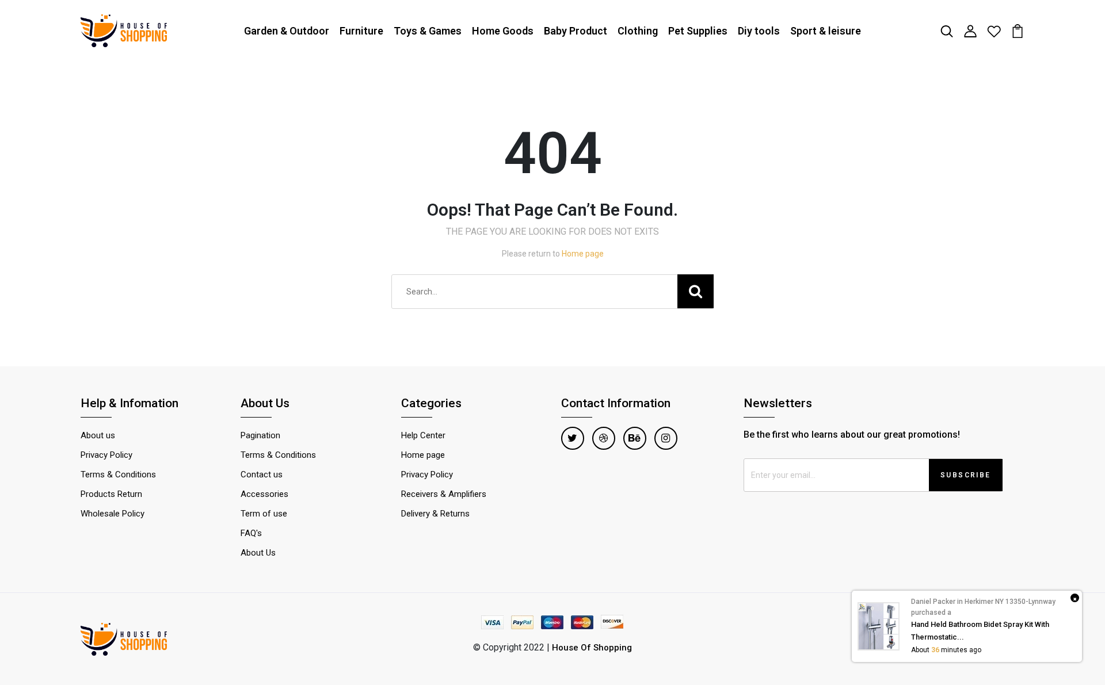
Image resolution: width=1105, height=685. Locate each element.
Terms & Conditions (118, 474)
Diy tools (759, 31)
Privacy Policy (106, 455)
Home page (583, 253)
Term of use (264, 513)
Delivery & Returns (435, 513)
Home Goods (503, 31)
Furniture (361, 31)
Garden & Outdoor (286, 31)
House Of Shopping (592, 647)
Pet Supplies (697, 31)
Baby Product (575, 31)
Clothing (638, 31)
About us (98, 435)
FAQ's (251, 533)
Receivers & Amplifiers (443, 494)
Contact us (262, 474)
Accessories (264, 494)
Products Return (111, 494)
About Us (258, 553)
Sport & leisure (825, 31)
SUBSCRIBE (965, 475)
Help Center (423, 435)
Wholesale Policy (112, 513)
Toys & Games (428, 31)
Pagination (260, 435)
